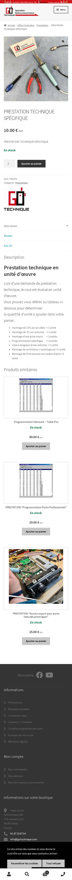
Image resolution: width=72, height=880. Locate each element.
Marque (8, 235)
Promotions (15, 702)
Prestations (42, 25)
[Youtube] (49, 675)
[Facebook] (39, 675)
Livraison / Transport (20, 722)
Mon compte (9, 874)
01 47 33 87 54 (18, 833)
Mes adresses (15, 776)
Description (10, 226)
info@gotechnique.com (23, 839)
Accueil (11, 25)
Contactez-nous (17, 715)
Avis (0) (8, 245)
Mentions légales (18, 741)
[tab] (36, 226)
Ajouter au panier (31, 163)
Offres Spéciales (25, 25)
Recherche (27, 874)
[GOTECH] (16, 199)
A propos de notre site (20, 735)
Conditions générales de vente (25, 728)
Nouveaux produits (18, 709)
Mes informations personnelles (26, 782)
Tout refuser (53, 863)
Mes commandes (17, 769)
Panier (42, 871)
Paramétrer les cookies (24, 863)
